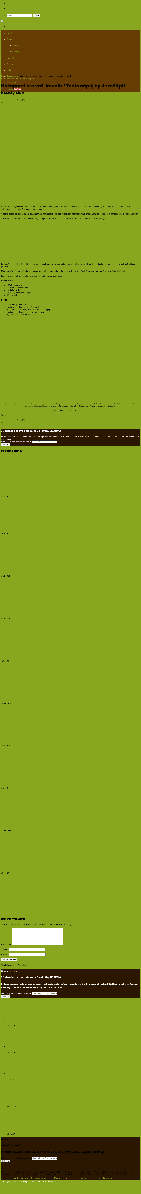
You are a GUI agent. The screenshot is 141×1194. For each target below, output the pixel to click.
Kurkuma (12, 417)
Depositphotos (83, 410)
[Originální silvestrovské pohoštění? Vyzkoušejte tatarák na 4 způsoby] (28, 607)
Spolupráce (11, 3)
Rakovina (75, 1179)
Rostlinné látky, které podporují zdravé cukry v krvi (34, 1076)
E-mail (5, 954)
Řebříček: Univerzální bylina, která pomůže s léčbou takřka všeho (44, 782)
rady (69, 1179)
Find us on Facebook (10, 968)
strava (94, 1179)
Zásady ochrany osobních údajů (20, 8)
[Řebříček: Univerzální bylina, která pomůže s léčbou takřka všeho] (21, 776)
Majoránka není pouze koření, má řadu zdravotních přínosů (41, 825)
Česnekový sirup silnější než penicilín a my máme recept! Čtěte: (41, 1049)
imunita (4, 417)
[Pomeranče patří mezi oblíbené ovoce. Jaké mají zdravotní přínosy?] (28, 649)
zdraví (105, 1178)
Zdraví (34, 78)
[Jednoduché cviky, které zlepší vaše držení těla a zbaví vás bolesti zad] (24, 564)
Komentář (6, 944)
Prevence (61, 1178)
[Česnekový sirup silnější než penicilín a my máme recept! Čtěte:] (22, 1046)
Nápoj (24, 417)
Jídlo (26, 1178)
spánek (89, 1179)
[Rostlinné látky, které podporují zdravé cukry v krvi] (20, 1073)
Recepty (27, 78)
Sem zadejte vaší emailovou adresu (16, 442)
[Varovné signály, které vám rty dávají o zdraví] (28, 861)
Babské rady (12, 76)
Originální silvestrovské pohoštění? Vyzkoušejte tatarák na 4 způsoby (48, 613)
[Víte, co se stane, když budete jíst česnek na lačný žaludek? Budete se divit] (22, 1101)
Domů (9, 33)
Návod (43, 1179)
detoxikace (9, 1179)
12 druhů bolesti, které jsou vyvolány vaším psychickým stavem (44, 698)
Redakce (10, 6)
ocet (29, 417)
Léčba (32, 1178)
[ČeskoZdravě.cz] (9, 21)
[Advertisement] (70, 55)
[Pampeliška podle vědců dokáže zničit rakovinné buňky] (21, 485)
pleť (52, 1179)
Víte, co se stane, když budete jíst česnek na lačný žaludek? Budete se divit (47, 1103)
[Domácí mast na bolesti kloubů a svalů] (28, 734)
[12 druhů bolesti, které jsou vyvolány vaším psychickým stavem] (22, 692)
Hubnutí (18, 1178)
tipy (98, 1179)
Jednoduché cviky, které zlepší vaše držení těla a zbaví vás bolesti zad (48, 570)
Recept (83, 1178)
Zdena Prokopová (9, 100)
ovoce (48, 1179)
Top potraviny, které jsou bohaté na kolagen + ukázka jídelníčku (44, 528)
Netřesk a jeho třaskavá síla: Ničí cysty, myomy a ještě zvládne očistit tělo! (46, 1022)
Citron (3, 1179)
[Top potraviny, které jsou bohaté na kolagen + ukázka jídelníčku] (28, 522)
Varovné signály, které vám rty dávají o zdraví (32, 867)
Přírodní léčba (18, 78)
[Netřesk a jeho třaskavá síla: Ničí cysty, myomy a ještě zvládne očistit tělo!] (22, 1019)
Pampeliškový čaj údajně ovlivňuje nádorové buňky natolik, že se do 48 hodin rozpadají (53, 1131)
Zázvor (113, 1179)
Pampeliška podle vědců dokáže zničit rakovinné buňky (38, 491)
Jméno (4, 949)
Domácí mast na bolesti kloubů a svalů (27, 740)
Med (19, 417)
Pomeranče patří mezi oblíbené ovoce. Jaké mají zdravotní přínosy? (47, 655)
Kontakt (10, 11)
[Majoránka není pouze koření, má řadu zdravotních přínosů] (28, 819)
